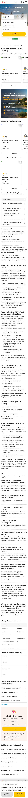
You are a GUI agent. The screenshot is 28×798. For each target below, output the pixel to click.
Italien (5, 45)
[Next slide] (25, 68)
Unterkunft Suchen (14, 33)
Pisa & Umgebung (18, 45)
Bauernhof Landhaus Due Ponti (10, 73)
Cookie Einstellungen (7, 794)
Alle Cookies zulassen (20, 794)
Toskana (10, 45)
